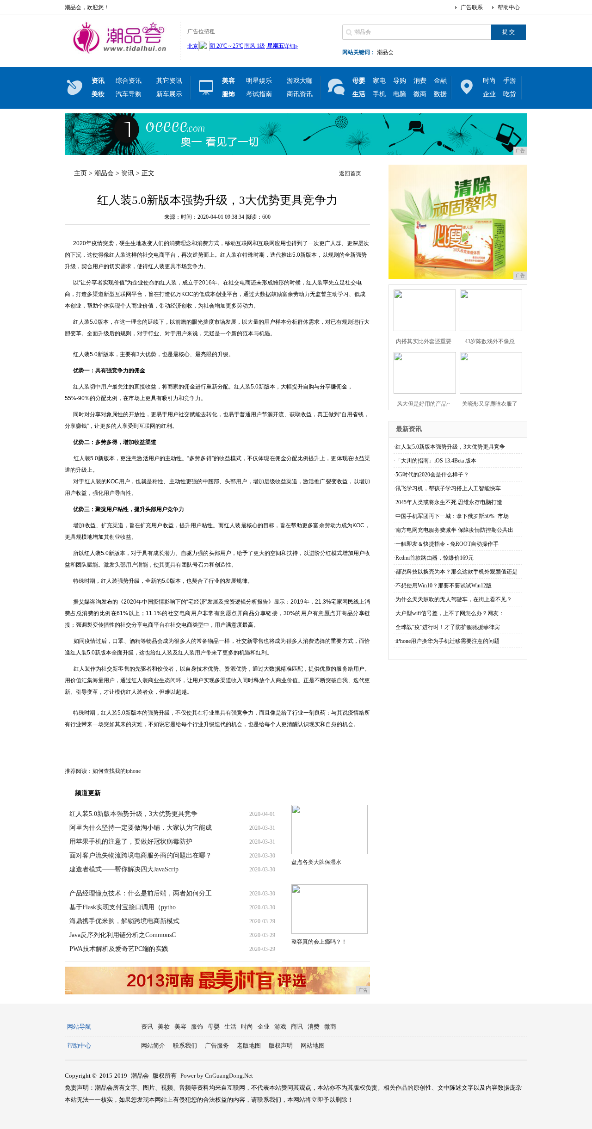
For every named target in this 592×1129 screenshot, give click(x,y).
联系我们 (185, 1045)
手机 (379, 94)
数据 (440, 94)
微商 (419, 94)
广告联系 (472, 7)
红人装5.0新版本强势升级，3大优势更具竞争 (133, 813)
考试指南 (259, 94)
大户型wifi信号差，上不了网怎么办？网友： (449, 613)
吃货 (509, 94)
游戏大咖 (300, 80)
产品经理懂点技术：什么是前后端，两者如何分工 (140, 893)
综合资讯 (129, 80)
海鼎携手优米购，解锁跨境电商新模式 (124, 921)
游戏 (280, 1026)
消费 (419, 80)
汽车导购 (129, 94)
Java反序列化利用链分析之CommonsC (122, 935)
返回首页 (350, 173)
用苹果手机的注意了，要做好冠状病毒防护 (130, 841)
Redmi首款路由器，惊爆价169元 (434, 558)
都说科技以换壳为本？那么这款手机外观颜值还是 (456, 571)
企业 (489, 94)
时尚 (489, 80)
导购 (399, 80)
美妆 (164, 1026)
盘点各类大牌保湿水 (316, 862)
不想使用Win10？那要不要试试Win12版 (443, 585)
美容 (180, 1026)
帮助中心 (509, 7)
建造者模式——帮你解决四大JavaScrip (124, 869)
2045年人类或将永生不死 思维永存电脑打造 (448, 502)
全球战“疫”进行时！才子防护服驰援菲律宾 (447, 627)
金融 (440, 80)
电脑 (399, 94)
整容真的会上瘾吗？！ (319, 941)
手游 (509, 80)
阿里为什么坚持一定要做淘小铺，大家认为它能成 (140, 827)
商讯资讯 (300, 94)
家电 (379, 80)
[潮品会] (120, 52)
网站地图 (313, 1045)
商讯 (297, 1026)
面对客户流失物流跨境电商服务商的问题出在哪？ (140, 855)
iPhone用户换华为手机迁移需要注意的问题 (447, 641)
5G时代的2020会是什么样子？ (432, 474)
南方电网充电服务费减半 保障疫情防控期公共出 (454, 530)
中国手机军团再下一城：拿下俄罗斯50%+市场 (452, 516)
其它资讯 (169, 80)
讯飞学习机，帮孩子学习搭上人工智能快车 (448, 488)
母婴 (214, 1026)
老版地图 (249, 1045)
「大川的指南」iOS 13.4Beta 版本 (435, 460)
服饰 (197, 1026)
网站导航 (79, 1026)
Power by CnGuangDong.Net (216, 1075)
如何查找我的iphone (116, 771)
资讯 (127, 173)
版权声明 (281, 1045)
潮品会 (385, 52)
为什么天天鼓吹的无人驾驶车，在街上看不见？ (453, 599)
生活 (230, 1026)
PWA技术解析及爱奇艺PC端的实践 (118, 948)
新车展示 (169, 94)
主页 (80, 173)
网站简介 (153, 1045)
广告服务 (217, 1045)
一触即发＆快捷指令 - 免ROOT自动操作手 (447, 544)
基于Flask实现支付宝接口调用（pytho (122, 907)
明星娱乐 (259, 80)
